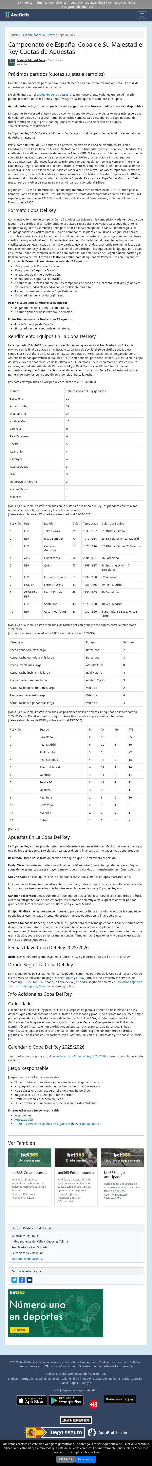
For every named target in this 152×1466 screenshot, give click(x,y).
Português (26, 1379)
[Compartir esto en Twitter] (15, 1279)
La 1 (17, 986)
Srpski (74, 1383)
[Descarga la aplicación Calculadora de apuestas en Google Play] (66, 1405)
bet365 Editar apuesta (76, 1172)
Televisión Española (129, 982)
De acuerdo (85, 1459)
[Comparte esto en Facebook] (23, 1279)
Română (114, 1379)
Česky (87, 1379)
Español (40, 1379)
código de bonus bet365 (53, 94)
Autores (92, 1362)
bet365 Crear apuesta (29, 1172)
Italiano (66, 1379)
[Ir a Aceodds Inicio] (17, 15)
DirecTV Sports (63, 978)
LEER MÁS (65, 1459)
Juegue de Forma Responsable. (112, 1366)
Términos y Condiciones (61, 1366)
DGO (26, 982)
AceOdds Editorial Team (31, 60)
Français (86, 1383)
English (13, 1379)
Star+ (35, 982)
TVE (10, 986)
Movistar (44, 986)
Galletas (135, 1362)
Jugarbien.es (22, 1115)
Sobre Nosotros (75, 1362)
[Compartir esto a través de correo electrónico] (30, 1279)
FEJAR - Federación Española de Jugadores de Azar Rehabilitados (57, 1124)
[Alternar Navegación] (142, 14)
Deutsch (53, 1379)
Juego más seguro (31, 1366)
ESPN (79, 978)
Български (100, 1379)
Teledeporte (29, 986)
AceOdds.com (27, 1194)
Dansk (64, 1383)
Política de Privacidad (113, 1362)
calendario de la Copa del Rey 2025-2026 (79, 1056)
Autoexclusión (23, 1119)
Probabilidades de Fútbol (38, 35)
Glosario (84, 1366)
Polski (125, 1379)
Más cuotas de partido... (27, 1259)
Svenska (136, 1379)
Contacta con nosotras (48, 1362)
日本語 (77, 1379)
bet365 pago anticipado (114, 1174)
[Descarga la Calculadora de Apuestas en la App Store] (31, 1405)
